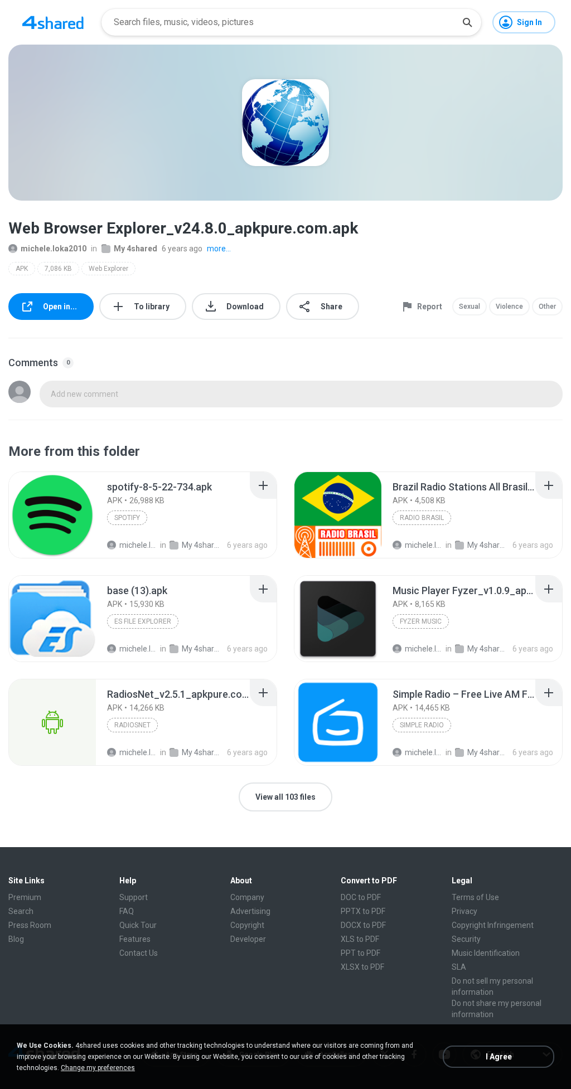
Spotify (127, 518)
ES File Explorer (142, 621)
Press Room (29, 925)
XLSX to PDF (362, 966)
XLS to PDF (360, 939)
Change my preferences (98, 1068)
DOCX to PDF (363, 925)
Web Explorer (108, 269)
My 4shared (135, 248)
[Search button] (467, 22)
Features (135, 939)
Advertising (250, 911)
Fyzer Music (421, 621)
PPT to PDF (360, 953)
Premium (24, 897)
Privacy (464, 911)
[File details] (52, 515)
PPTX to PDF (363, 911)
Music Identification (486, 953)
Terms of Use (475, 897)
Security (466, 939)
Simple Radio (422, 725)
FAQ (126, 911)
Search (20, 911)
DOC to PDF (361, 897)
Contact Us (138, 953)
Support (133, 897)
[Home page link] (53, 22)
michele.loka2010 (53, 248)
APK (22, 269)
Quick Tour (138, 925)
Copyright (247, 925)
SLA (459, 966)
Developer (248, 939)
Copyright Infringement (493, 925)
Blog (16, 939)
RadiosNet (132, 725)
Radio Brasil (422, 518)
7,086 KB (58, 269)
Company (247, 897)
